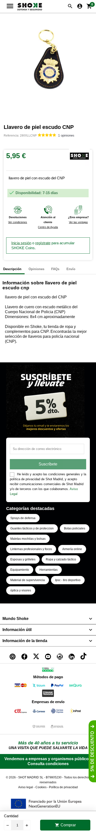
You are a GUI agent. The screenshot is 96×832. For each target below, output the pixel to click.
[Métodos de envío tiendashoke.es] (20, 712)
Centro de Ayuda (48, 227)
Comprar (65, 825)
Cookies (41, 787)
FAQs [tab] (55, 269)
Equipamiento (19, 569)
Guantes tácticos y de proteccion (32, 528)
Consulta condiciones (48, 764)
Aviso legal (25, 787)
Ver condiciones (17, 222)
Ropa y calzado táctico (61, 559)
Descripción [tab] (12, 269)
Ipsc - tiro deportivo (67, 580)
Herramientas (48, 569)
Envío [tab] (70, 269)
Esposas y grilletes (22, 559)
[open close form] (92, 751)
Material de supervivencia (27, 580)
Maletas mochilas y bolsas (28, 538)
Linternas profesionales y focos (31, 549)
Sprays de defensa (22, 518)
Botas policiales (74, 528)
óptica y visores (20, 590)
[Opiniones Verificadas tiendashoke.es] (48, 670)
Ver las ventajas (78, 222)
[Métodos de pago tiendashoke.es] (20, 686)
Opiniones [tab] (36, 269)
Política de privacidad (63, 787)
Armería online (72, 549)
